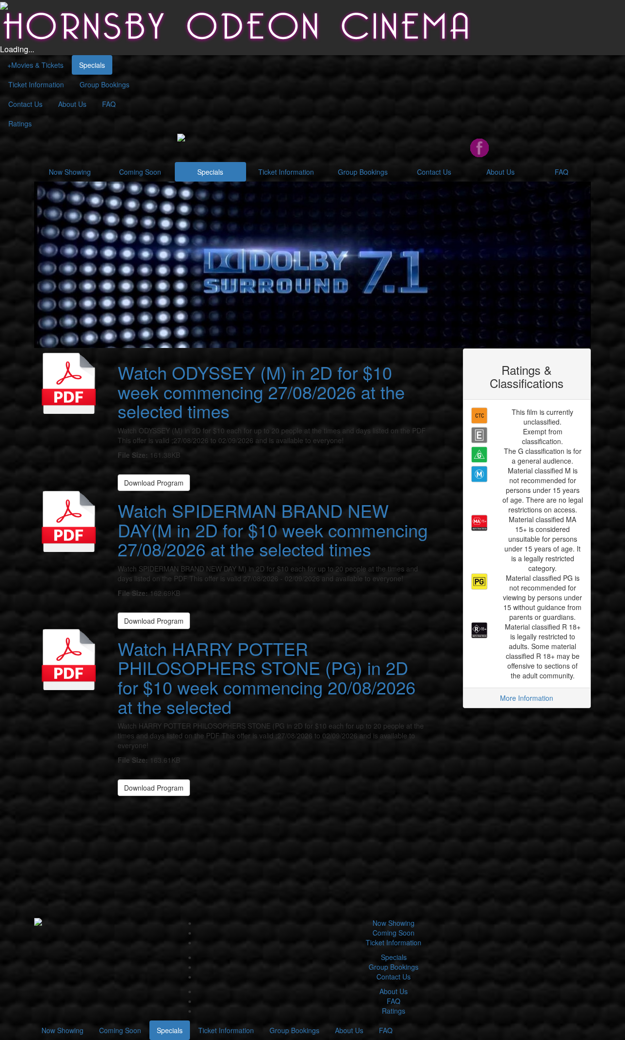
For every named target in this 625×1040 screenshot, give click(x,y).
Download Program (154, 483)
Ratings (20, 123)
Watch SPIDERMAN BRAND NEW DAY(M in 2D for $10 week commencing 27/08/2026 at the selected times (273, 529)
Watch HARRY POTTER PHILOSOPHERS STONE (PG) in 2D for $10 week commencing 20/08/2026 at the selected (267, 677)
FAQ (109, 104)
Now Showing (70, 172)
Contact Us (25, 104)
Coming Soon (140, 172)
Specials (92, 65)
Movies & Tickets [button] (35, 65)
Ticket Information (36, 84)
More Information (526, 698)
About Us (72, 104)
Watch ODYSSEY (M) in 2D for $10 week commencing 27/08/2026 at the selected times (261, 391)
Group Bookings (104, 84)
